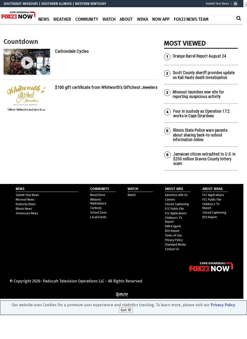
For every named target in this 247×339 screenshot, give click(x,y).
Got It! (126, 310)
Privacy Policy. (223, 305)
